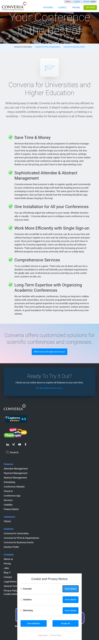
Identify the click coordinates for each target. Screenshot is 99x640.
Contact (77, 1)
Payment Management (15, 473)
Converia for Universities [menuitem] (23, 47)
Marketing (28, 610)
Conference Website (14, 486)
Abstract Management (15, 477)
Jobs (6, 568)
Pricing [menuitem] (76, 7)
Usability (8, 504)
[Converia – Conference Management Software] (14, 6)
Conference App (12, 495)
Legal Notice (10, 581)
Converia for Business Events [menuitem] (74, 47)
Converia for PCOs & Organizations (21, 538)
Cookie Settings (12, 594)
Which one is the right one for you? (49, 352)
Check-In (8, 491)
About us (8, 559)
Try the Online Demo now (48, 388)
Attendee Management (16, 468)
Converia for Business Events (19, 542)
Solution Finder (11, 547)
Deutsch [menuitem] (14, 452)
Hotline (67, 1)
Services (8, 500)
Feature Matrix (11, 509)
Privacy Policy (11, 590)
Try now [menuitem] (90, 7)
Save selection (33, 623)
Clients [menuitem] (62, 7)
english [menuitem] (93, 1)
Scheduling (9, 482)
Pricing (7, 563)
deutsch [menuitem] (86, 1)
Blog (6, 572)
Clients (7, 521)
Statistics (27, 599)
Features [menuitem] (48, 7)
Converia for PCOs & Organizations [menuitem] (47, 47)
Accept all (65, 623)
